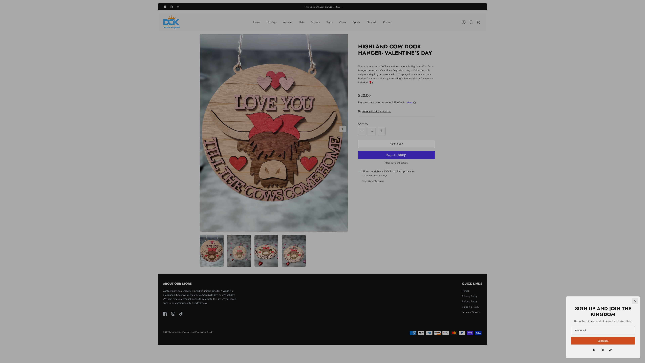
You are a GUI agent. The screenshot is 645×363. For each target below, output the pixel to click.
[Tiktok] (610, 350)
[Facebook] (594, 350)
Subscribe (603, 340)
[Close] (635, 301)
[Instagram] (602, 350)
